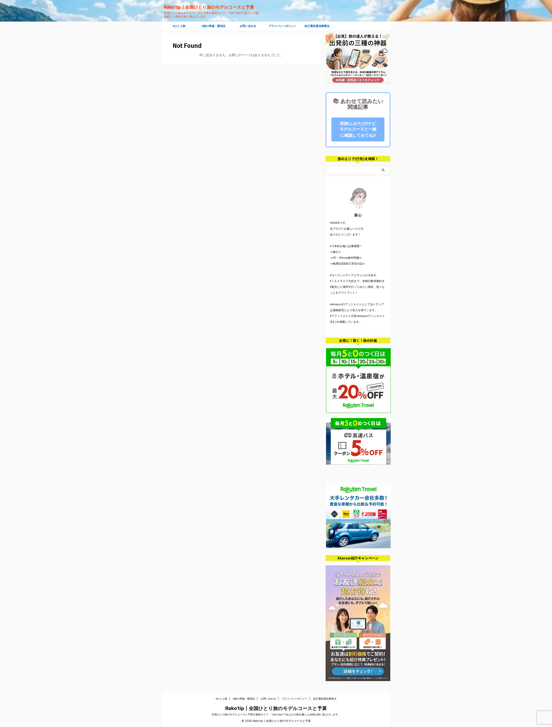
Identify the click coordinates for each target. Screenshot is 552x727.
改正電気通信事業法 (317, 26)
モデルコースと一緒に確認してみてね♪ (358, 129)
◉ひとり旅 (179, 26)
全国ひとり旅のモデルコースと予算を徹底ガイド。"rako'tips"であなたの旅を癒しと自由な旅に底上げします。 (276, 714)
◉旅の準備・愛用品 (214, 26)
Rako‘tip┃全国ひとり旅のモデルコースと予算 (209, 7)
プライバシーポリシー (282, 26)
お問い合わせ (248, 26)
